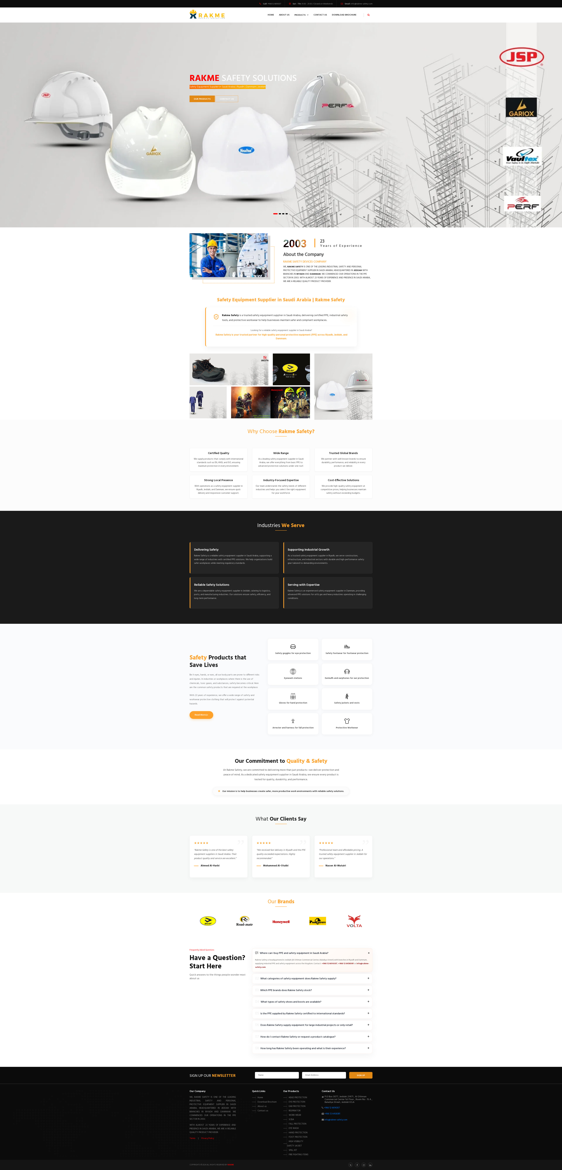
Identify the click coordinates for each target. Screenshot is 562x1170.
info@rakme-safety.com (361, 4)
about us (284, 15)
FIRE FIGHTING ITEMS (298, 1154)
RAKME (231, 1164)
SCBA (291, 1119)
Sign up (361, 1075)
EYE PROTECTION (297, 1102)
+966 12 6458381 (346, 963)
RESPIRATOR (294, 1110)
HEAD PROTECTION (298, 1097)
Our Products (202, 99)
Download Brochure (344, 15)
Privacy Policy (207, 1138)
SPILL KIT (293, 1150)
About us (262, 1106)
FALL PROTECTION (297, 1124)
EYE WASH (294, 1128)
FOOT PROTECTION (298, 1137)
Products (300, 15)
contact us (320, 15)
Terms (192, 1138)
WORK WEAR (295, 1115)
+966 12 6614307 (274, 4)
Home (271, 15)
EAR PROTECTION (297, 1106)
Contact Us (227, 99)
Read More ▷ (201, 715)
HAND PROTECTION (298, 1132)
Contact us (263, 1110)
